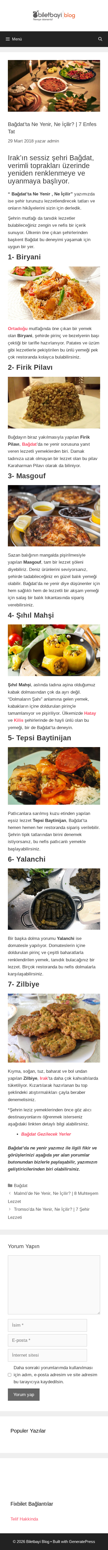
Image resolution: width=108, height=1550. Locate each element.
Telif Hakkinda (24, 1519)
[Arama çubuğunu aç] (100, 39)
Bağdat (21, 1185)
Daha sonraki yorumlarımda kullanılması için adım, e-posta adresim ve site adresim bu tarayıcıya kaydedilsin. (55, 1374)
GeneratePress (82, 1541)
